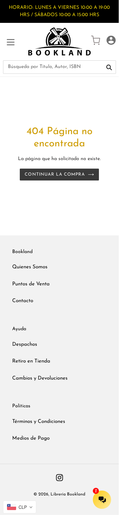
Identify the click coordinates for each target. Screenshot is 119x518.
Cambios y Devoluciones (40, 378)
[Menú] (11, 41)
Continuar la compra (55, 174)
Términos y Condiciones (38, 421)
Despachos (24, 344)
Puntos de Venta (31, 284)
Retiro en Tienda (31, 361)
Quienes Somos (29, 267)
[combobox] (59, 67)
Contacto (22, 300)
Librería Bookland (68, 494)
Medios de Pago (31, 438)
